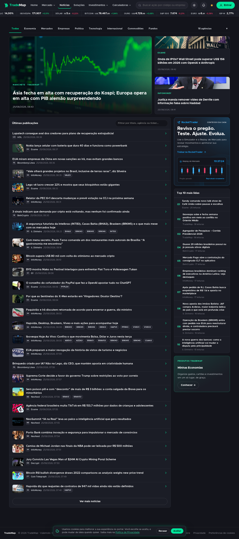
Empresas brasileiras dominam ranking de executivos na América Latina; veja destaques (204, 274)
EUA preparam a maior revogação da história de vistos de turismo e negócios (76, 350)
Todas (15, 28)
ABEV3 (68, 341)
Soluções (79, 5)
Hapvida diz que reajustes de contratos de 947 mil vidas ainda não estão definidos (79, 486)
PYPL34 (64, 287)
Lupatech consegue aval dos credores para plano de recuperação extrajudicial (63, 133)
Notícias (64, 5)
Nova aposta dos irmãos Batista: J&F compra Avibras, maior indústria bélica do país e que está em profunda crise (204, 307)
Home (34, 5)
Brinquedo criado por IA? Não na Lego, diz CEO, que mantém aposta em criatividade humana (72, 363)
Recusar (163, 531)
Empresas (64, 28)
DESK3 (103, 327)
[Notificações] (203, 5)
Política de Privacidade (127, 532)
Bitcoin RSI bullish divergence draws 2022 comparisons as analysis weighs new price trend (84, 473)
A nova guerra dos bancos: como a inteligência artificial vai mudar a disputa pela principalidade (201, 343)
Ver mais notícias (90, 501)
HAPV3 (114, 327)
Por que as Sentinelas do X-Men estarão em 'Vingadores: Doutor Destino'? (74, 296)
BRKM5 (90, 231)
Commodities (135, 28)
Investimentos (97, 5)
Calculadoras (120, 5)
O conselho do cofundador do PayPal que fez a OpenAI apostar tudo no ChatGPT (78, 283)
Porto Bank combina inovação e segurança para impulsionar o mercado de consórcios (81, 432)
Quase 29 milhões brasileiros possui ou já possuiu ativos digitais (204, 246)
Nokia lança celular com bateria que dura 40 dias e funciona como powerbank (76, 145)
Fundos (153, 28)
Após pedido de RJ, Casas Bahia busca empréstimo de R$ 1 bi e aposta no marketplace (204, 290)
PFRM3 (125, 327)
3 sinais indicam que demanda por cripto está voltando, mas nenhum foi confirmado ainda (70, 211)
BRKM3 (78, 231)
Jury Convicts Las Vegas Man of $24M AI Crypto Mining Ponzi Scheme (71, 459)
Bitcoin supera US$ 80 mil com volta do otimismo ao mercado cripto (70, 256)
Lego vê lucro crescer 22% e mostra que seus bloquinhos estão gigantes (73, 185)
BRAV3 (90, 341)
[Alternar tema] (194, 5)
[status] (212, 5)
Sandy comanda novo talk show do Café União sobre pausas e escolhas (202, 202)
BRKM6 (102, 231)
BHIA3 (68, 231)
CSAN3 (148, 341)
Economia (30, 28)
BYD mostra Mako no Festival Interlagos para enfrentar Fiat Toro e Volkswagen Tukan (81, 269)
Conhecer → (188, 385)
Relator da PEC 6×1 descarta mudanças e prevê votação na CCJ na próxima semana (80, 198)
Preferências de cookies (222, 533)
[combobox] (163, 5)
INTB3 (113, 231)
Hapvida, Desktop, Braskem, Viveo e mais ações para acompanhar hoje (72, 323)
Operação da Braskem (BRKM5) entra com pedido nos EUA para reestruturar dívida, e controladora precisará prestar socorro (204, 325)
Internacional (114, 28)
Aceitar (177, 531)
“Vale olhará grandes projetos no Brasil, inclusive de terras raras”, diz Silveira (76, 171)
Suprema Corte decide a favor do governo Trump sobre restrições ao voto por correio (82, 376)
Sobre (187, 533)
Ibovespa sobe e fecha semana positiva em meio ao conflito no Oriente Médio (200, 217)
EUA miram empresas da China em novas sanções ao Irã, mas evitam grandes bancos (67, 159)
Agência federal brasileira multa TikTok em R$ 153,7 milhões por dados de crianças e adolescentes (89, 405)
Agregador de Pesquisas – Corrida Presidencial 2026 (201, 232)
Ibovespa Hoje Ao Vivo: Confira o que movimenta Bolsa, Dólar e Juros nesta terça (79, 336)
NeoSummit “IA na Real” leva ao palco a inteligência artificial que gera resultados (78, 419)
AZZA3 (79, 341)
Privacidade (199, 533)
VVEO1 (136, 327)
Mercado (47, 5)
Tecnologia (95, 28)
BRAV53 (102, 341)
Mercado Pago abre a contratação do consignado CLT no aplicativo (203, 259)
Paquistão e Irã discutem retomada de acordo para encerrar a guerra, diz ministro (79, 310)
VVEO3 (147, 327)
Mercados (47, 28)
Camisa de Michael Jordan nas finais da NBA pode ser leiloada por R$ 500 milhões (79, 446)
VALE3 (68, 175)
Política (79, 28)
